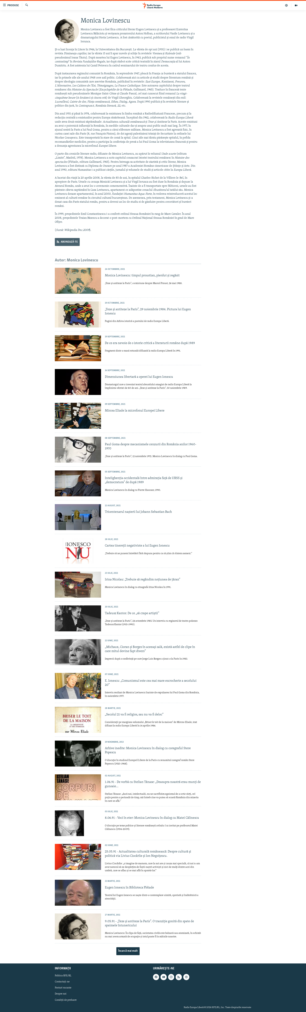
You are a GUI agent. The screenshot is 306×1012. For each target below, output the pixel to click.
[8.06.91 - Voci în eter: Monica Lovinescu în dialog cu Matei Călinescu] (78, 823)
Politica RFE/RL (63, 975)
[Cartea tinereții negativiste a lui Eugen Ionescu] (78, 551)
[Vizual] (296, 5)
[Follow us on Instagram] (171, 977)
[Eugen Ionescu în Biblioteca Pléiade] (78, 893)
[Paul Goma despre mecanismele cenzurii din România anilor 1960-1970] (78, 450)
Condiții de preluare (66, 1000)
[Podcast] (286, 5)
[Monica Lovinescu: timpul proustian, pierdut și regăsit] (78, 281)
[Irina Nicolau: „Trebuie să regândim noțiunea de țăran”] (78, 585)
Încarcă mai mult (128, 951)
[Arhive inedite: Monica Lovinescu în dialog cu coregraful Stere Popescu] (78, 754)
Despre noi (60, 994)
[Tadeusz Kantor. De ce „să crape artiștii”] (78, 618)
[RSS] (179, 977)
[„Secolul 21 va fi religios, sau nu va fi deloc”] (78, 720)
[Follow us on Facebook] (156, 977)
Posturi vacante (63, 988)
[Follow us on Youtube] (163, 977)
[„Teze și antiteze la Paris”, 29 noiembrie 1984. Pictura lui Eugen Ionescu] (78, 314)
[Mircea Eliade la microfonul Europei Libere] (78, 416)
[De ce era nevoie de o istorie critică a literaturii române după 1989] (78, 348)
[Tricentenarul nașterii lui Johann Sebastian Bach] (78, 517)
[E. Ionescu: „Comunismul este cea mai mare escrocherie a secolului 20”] (78, 686)
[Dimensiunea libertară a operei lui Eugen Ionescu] (78, 382)
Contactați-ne (62, 981)
